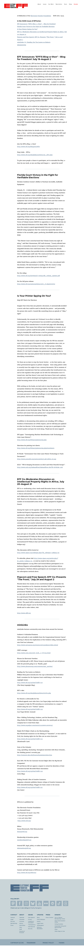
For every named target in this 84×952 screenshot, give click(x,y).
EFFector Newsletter (40, 928)
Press (11, 925)
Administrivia (21, 45)
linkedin (52, 903)
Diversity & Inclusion (22, 932)
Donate (76, 4)
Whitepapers (40, 925)
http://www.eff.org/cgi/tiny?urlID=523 (30, 739)
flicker (46, 903)
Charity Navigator (35, 908)
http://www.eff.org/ (24, 821)
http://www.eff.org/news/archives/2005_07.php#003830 (36, 284)
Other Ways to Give (60, 931)
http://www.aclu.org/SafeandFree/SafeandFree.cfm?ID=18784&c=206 (40, 467)
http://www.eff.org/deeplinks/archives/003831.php (34, 693)
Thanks (61, 943)
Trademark (31, 943)
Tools (65, 4)
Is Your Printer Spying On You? (27, 29)
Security (12, 921)
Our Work (50, 4)
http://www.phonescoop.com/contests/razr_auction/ (35, 666)
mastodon (13, 903)
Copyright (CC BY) (17, 943)
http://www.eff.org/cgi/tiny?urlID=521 (29, 787)
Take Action (59, 4)
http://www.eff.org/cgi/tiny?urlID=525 (30, 682)
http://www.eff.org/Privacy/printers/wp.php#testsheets (35, 448)
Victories (21, 921)
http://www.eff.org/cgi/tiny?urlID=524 (30, 771)
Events (38, 921)
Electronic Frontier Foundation (16, 6)
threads (65, 903)
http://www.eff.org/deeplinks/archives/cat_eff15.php (34, 155)
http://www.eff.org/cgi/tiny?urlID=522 (30, 709)
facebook (19, 903)
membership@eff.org (24, 840)
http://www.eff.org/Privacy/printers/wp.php (32, 440)
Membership (13, 923)
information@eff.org (24, 848)
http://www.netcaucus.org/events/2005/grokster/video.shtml (37, 645)
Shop (70, 4)
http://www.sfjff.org (24, 613)
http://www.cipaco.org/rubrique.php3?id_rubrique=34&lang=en (38, 552)
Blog (38, 917)
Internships (22, 925)
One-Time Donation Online (60, 921)
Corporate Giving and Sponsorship (60, 926)
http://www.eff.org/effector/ (26, 872)
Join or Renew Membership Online (60, 918)
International (31, 926)
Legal (11, 919)
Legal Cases (40, 923)
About (39, 4)
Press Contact (49, 917)
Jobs (20, 927)
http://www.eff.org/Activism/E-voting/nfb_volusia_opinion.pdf (38, 275)
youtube (39, 903)
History (21, 923)
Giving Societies (59, 924)
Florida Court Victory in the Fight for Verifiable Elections (36, 26)
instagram (26, 903)
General (12, 917)
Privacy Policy (48, 943)
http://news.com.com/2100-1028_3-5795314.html (33, 653)
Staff (20, 929)
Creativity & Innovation (31, 922)
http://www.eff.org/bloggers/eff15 (28, 146)
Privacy (30, 919)
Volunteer (21, 919)
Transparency (31, 924)
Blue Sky (32, 903)
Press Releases (41, 919)
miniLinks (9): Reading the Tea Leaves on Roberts (33, 42)
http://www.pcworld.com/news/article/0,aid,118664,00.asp (36, 459)
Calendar (21, 917)
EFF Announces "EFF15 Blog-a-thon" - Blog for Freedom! (36, 24)
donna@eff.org (22, 831)
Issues (44, 4)
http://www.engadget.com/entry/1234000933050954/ (35, 725)
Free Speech (31, 917)
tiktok (59, 903)
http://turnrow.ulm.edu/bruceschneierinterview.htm (34, 755)
